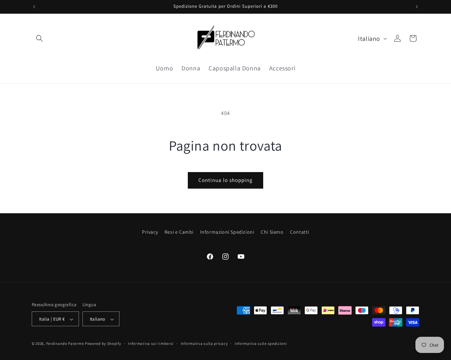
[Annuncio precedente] (34, 6)
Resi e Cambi (179, 232)
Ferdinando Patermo (65, 343)
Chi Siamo (272, 232)
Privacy (150, 232)
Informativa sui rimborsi (151, 343)
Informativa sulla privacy (204, 343)
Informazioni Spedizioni (227, 232)
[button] (39, 38)
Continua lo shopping (225, 180)
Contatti (299, 232)
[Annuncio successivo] (417, 6)
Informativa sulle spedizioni (261, 343)
